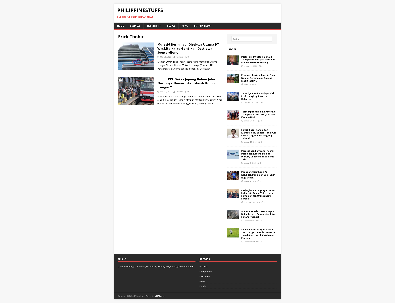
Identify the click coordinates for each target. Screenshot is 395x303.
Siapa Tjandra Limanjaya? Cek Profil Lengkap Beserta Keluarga (257, 96)
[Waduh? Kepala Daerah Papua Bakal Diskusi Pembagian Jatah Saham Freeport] (233, 217)
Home (120, 25)
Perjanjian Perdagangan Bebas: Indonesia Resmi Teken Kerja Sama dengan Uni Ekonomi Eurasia (258, 194)
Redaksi (179, 56)
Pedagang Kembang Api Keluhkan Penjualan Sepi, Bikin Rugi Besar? (258, 174)
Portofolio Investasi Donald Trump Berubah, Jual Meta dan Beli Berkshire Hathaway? (258, 59)
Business (135, 25)
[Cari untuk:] (251, 39)
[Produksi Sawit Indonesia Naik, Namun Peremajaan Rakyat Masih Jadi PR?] (233, 81)
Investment (154, 25)
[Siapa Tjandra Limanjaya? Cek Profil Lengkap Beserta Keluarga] (233, 99)
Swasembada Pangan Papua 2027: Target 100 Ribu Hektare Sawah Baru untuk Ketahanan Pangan (258, 233)
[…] (216, 103)
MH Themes (160, 296)
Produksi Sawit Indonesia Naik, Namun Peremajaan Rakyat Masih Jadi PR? (258, 78)
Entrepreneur (202, 25)
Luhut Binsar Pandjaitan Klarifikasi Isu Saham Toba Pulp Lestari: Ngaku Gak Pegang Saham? (258, 134)
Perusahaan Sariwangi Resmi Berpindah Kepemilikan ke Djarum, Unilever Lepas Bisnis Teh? (257, 155)
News (185, 25)
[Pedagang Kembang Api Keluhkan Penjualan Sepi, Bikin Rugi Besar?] (233, 178)
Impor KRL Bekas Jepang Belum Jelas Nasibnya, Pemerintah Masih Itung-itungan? (186, 83)
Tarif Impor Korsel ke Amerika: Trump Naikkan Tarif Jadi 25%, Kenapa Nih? (258, 114)
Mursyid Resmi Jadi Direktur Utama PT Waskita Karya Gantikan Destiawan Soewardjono (188, 48)
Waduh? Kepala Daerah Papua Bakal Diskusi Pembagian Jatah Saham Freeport (258, 214)
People (171, 25)
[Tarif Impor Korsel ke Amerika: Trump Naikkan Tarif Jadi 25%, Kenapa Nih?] (233, 117)
